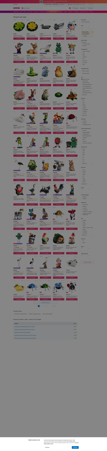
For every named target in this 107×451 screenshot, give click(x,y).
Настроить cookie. (72, 441)
